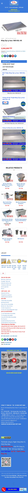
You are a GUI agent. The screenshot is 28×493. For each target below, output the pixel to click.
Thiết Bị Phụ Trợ (19, 51)
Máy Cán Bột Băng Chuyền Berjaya (7, 202)
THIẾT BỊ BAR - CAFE (5, 291)
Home (2, 38)
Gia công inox (4, 319)
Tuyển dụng (20, 7)
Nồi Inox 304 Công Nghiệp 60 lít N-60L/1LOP (21, 185)
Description (6, 61)
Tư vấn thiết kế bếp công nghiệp (8, 313)
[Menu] (2, 3)
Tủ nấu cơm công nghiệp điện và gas (9, 309)
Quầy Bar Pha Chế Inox (10, 51)
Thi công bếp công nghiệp (6, 315)
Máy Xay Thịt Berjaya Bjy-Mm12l (21, 202)
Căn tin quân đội (4, 286)
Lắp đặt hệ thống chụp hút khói (8, 320)
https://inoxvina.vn (9, 422)
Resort (2, 288)
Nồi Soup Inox (21, 238)
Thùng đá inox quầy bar (6, 295)
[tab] (14, 61)
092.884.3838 (8, 342)
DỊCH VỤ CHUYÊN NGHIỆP (6, 311)
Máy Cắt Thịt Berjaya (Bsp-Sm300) (7, 239)
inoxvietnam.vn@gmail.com (14, 11)
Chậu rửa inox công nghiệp (7, 304)
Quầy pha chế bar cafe (6, 283)
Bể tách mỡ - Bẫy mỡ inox (6, 306)
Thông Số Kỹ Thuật (9, 64)
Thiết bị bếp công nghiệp (6, 300)
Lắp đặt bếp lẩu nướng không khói (8, 322)
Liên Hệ (5, 69)
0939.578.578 (14, 9)
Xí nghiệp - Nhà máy (5, 281)
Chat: (21, 489)
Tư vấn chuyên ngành (13, 7)
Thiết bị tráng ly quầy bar (6, 296)
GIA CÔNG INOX (13, 336)
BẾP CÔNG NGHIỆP (5, 336)
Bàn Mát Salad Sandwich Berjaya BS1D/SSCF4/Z (21, 220)
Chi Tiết (7, 188)
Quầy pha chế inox (5, 293)
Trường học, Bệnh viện (6, 285)
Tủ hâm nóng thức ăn (6, 307)
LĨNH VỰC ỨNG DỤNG (5, 277)
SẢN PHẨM (3, 298)
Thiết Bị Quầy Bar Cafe (10, 38)
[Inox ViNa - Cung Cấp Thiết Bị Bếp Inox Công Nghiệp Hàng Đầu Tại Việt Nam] (14, 2)
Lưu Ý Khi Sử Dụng (8, 67)
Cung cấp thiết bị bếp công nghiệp (8, 317)
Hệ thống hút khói (5, 302)
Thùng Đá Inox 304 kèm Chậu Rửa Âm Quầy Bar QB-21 (7, 221)
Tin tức (6, 7)
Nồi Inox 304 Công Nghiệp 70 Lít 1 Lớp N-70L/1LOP (7, 185)
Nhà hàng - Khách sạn (6, 279)
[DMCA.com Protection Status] (6, 437)
